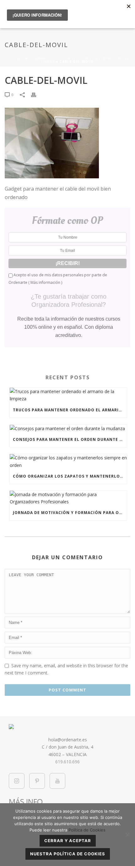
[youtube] (57, 781)
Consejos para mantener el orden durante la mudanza (70, 439)
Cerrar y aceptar (67, 840)
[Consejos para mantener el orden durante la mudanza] (68, 428)
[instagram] (16, 781)
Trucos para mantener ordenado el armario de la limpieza (70, 410)
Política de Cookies (86, 829)
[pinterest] (37, 781)
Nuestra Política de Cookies (67, 853)
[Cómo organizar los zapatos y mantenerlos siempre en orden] (68, 461)
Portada (15, 58)
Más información (45, 282)
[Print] (36, 94)
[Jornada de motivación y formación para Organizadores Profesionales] (68, 498)
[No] (127, 834)
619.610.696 (67, 762)
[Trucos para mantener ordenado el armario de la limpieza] (68, 395)
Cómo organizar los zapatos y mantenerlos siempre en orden (70, 476)
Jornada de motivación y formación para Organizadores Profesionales (70, 512)
